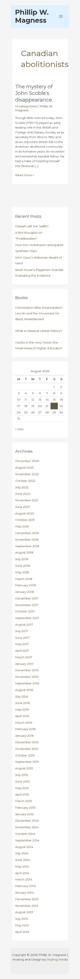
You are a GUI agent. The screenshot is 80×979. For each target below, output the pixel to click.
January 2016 (24, 735)
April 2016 (22, 716)
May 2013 (22, 925)
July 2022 (22, 487)
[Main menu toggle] (61, 16)
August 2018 (24, 552)
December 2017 (26, 598)
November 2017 (26, 605)
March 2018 (23, 579)
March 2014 (23, 879)
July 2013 (21, 918)
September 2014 (27, 840)
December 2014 (27, 820)
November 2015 (26, 748)
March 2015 (23, 801)
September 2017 (27, 618)
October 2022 (25, 480)
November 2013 (26, 905)
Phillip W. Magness (32, 16)
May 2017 (22, 644)
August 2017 (24, 624)
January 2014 (24, 892)
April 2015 (22, 794)
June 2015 (22, 781)
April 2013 (22, 932)
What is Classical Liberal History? (38, 330)
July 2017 (21, 631)
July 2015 (21, 775)
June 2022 (22, 493)
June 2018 (22, 565)
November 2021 (26, 500)
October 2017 (25, 611)
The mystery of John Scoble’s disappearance (33, 93)
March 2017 (23, 657)
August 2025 (24, 467)
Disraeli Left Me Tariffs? (31, 226)
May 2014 (22, 866)
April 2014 (22, 873)
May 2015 (22, 788)
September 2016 (27, 683)
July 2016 (21, 696)
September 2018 (27, 546)
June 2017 (22, 637)
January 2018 (24, 591)
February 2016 (25, 729)
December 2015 (26, 742)
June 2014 (22, 860)
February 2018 (25, 585)
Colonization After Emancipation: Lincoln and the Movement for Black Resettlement (39, 313)
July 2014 (21, 853)
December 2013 (26, 899)
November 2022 (27, 474)
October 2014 (25, 833)
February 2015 (25, 807)
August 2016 (24, 690)
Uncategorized (26, 106)
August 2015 (24, 768)
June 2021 (22, 507)
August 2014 (24, 847)
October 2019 (25, 519)
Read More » (24, 175)
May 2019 (22, 526)
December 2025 (27, 461)
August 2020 (24, 513)
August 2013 (24, 912)
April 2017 (22, 650)
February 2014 (25, 886)
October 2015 (25, 755)
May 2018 (22, 572)
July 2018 (21, 559)
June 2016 (22, 703)
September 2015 (27, 761)
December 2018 (27, 533)
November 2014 (26, 827)
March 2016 (23, 722)
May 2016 (22, 709)
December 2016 (26, 670)
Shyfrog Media (57, 959)
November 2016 (26, 676)
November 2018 (26, 539)
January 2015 (24, 814)
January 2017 (24, 663)
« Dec (19, 429)
